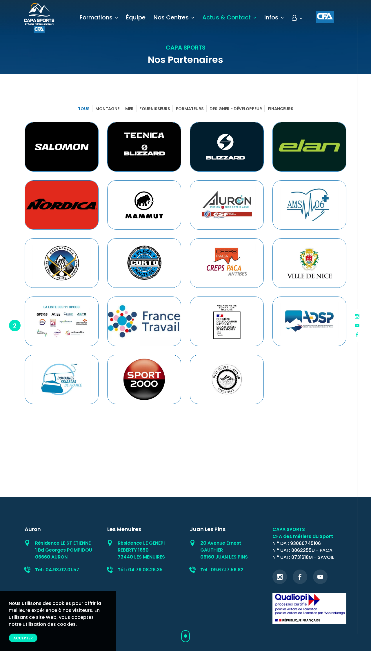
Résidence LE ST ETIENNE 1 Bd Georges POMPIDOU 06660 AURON (63, 550)
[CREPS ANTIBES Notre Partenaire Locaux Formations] (227, 263)
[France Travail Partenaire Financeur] (144, 321)
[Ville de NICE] (309, 263)
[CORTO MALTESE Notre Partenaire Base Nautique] (144, 263)
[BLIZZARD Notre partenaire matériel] (227, 147)
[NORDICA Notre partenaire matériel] (62, 205)
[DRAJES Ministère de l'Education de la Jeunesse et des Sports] (227, 321)
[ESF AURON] (227, 205)
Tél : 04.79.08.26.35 (140, 569)
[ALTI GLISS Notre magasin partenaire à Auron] (227, 379)
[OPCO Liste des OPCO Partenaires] (62, 321)
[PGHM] (62, 263)
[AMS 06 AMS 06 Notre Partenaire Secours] (309, 205)
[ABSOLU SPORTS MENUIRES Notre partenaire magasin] (144, 379)
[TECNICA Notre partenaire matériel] (144, 147)
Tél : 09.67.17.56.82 (221, 569)
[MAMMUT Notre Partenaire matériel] (144, 205)
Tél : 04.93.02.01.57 (57, 569)
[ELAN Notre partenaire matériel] (309, 147)
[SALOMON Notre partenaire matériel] (62, 147)
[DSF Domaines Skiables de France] (62, 379)
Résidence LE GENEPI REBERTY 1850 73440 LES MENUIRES (141, 550)
